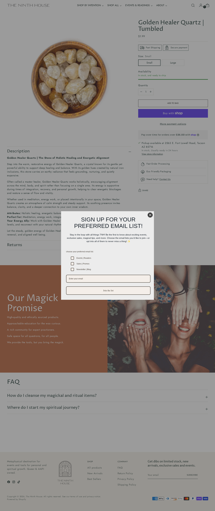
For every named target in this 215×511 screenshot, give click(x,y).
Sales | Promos (82, 264)
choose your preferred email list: (79, 252)
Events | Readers (83, 258)
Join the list (108, 290)
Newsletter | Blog (83, 269)
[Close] (150, 215)
